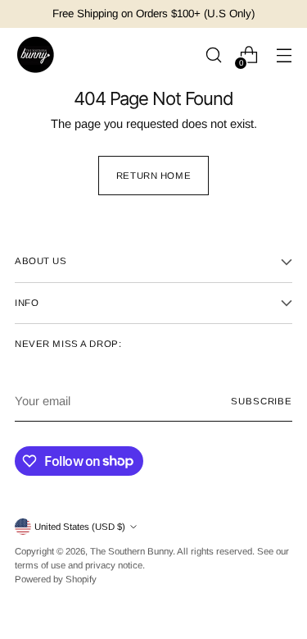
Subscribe (261, 401)
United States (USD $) (79, 527)
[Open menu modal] (283, 55)
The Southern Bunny (131, 551)
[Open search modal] (213, 55)
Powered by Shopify (56, 579)
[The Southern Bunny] (35, 54)
